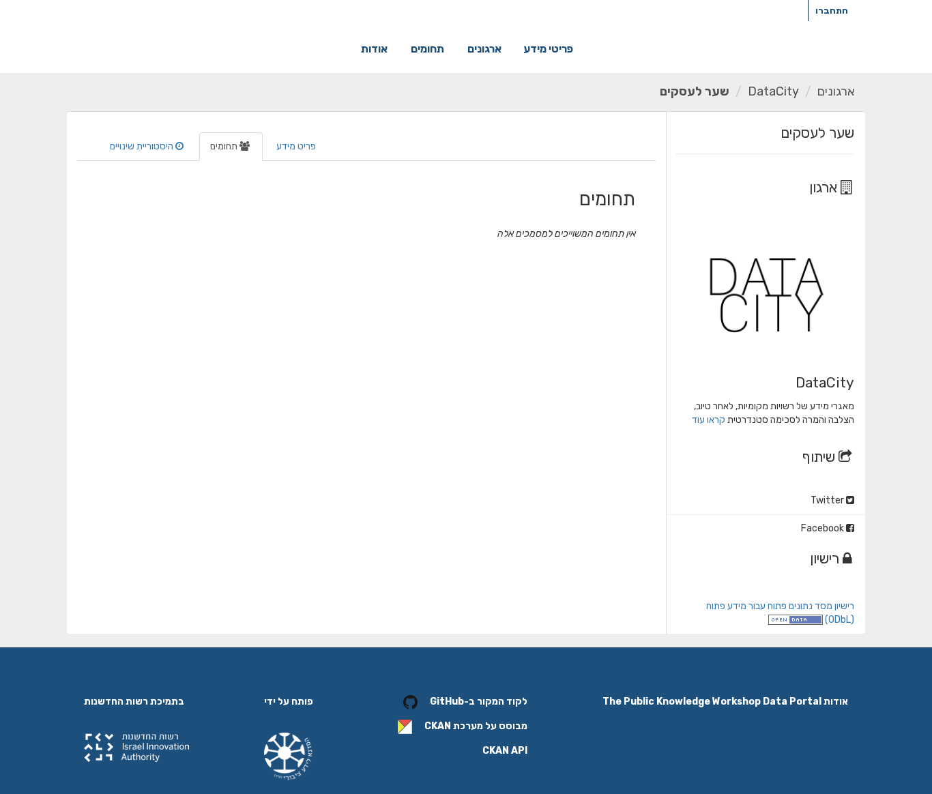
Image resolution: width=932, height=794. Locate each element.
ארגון (825, 187)
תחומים (427, 48)
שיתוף (820, 456)
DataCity (773, 91)
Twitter (828, 500)
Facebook (823, 528)
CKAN (437, 726)
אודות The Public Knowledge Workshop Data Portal (725, 701)
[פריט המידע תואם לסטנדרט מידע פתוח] (795, 620)
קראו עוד (708, 420)
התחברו (831, 10)
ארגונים (484, 48)
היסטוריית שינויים (142, 146)
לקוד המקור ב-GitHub (478, 701)
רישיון (826, 558)
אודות (374, 48)
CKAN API (504, 750)
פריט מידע (296, 146)
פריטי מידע (548, 48)
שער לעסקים (694, 91)
